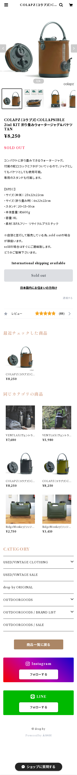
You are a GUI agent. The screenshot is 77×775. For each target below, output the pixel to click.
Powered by (34, 735)
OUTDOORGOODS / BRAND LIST (29, 612)
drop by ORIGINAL (18, 587)
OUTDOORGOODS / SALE (23, 625)
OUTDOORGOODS (18, 600)
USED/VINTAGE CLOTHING (25, 562)
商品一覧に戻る (39, 645)
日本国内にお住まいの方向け (38, 288)
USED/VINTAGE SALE (20, 575)
